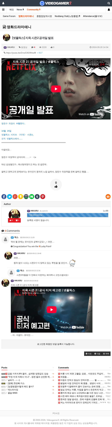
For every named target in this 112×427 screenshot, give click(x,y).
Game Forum (9, 16)
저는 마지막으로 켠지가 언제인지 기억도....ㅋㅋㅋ (83, 402)
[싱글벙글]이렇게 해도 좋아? (20, 386)
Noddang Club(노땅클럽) (67, 16)
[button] (88, 354)
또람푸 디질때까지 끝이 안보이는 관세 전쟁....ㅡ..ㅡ (84, 386)
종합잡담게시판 (44, 16)
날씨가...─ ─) (13, 380)
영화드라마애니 (26, 16)
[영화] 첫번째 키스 (15, 383)
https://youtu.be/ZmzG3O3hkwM (24, 53)
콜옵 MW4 (12, 393)
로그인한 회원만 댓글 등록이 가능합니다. (56, 344)
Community (33, 9)
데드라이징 (12, 390)
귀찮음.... (64, 377)
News (20, 9)
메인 (11, 9)
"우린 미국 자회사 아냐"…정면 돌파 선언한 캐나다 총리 (32, 377)
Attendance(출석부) (92, 16)
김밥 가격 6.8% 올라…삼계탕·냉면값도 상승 (27, 373)
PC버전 (56, 413)
